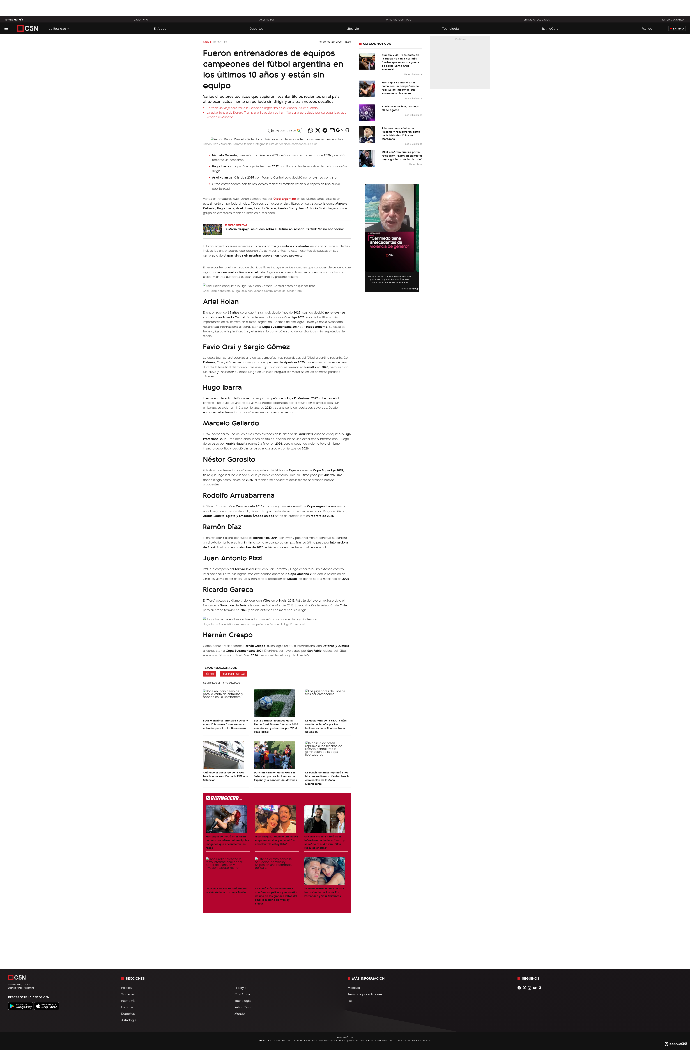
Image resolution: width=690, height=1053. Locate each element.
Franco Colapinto (672, 19)
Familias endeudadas (536, 19)
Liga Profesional (233, 674)
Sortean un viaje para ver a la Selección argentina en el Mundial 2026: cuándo (262, 108)
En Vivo (678, 28)
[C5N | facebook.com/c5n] (520, 987)
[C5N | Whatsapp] (541, 987)
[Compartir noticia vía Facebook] (324, 130)
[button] (347, 130)
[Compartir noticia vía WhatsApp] (310, 130)
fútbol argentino (284, 198)
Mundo (647, 28)
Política (126, 987)
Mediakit (354, 987)
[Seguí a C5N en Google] (338, 131)
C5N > (207, 41)
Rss (350, 1000)
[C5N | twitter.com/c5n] (525, 987)
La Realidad (57, 28)
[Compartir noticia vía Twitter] (317, 130)
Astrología (128, 1020)
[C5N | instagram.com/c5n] (530, 987)
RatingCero (550, 28)
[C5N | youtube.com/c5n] (535, 987)
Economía (128, 1000)
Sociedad (128, 994)
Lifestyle (353, 28)
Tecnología (450, 28)
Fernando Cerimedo (398, 19)
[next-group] (417, 238)
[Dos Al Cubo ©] (676, 1045)
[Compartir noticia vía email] (332, 130)
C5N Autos (242, 994)
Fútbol (210, 674)
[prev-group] (367, 238)
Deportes (256, 28)
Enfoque (160, 28)
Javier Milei (141, 19)
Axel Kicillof (266, 19)
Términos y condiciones (365, 994)
